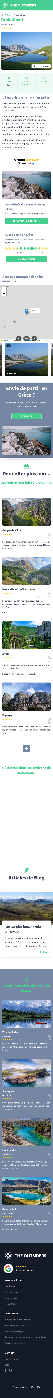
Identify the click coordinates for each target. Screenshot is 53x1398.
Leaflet (6, 340)
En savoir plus (26, 259)
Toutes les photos (42, 66)
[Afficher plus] (26, 748)
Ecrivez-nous (11, 1358)
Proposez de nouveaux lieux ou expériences (26, 1337)
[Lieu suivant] (34, 338)
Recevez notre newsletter (18, 1325)
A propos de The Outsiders (18, 1319)
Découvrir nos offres (26, 221)
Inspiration (10, 1286)
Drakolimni (20, 15)
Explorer (26, 416)
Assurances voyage (14, 1331)
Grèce (10, 15)
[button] (26, 162)
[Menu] (48, 5)
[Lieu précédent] (18, 338)
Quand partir (11, 1297)
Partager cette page (15, 1343)
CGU (32, 1387)
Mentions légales (20, 1387)
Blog (7, 1364)
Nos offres (10, 1303)
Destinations (11, 1292)
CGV (38, 1387)
